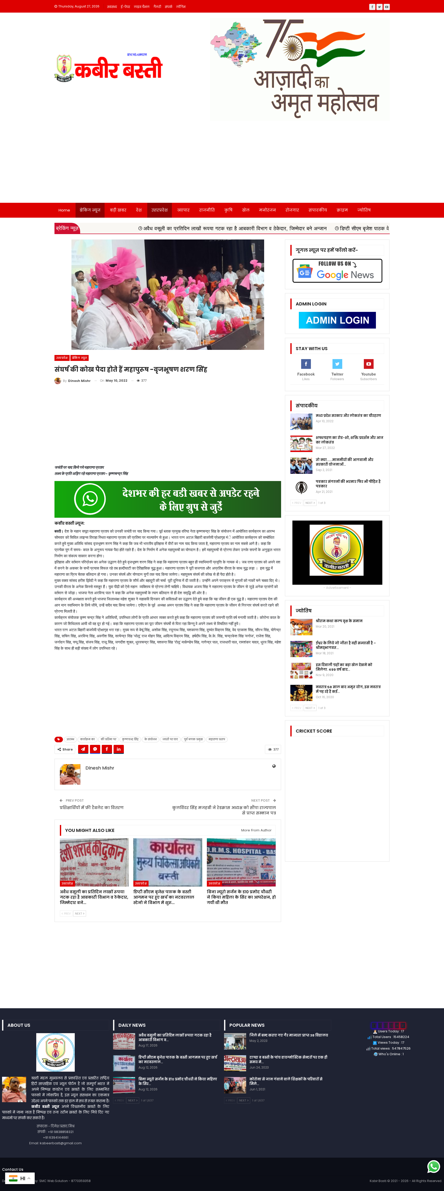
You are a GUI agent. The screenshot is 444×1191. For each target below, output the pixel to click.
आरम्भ (70, 739)
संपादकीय (318, 210)
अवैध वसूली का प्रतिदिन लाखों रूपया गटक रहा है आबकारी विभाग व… (174, 1037)
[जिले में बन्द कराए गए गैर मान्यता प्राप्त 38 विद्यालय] (235, 1041)
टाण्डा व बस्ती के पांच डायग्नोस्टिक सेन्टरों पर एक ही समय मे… (288, 1059)
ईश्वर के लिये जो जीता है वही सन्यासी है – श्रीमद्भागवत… (346, 645)
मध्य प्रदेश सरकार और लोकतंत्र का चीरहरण (348, 415)
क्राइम (342, 210)
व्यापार (183, 210)
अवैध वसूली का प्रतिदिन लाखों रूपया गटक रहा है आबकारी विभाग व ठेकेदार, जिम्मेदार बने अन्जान (171, 228)
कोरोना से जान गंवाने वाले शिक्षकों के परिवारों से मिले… (285, 1081)
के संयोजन (150, 739)
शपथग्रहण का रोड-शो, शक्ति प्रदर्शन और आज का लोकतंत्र (349, 440)
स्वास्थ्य (112, 7)
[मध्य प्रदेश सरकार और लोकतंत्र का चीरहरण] (301, 422)
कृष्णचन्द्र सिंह (130, 739)
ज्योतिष (364, 210)
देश (139, 210)
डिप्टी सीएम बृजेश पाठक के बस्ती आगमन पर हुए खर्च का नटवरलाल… (177, 1059)
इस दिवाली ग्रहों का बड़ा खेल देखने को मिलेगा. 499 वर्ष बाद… (344, 667)
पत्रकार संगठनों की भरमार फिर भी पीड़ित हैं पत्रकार (348, 484)
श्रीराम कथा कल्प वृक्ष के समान (339, 621)
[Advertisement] (222, 164)
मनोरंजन (267, 210)
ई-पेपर (125, 7)
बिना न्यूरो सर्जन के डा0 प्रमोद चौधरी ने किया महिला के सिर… (177, 1081)
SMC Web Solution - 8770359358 (65, 1181)
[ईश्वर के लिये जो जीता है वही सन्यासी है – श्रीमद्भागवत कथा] (301, 649)
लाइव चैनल (142, 7)
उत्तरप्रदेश (159, 210)
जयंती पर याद (170, 739)
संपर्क (168, 7)
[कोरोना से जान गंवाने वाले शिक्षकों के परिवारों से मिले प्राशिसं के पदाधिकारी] (235, 1085)
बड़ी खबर (118, 210)
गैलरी (157, 7)
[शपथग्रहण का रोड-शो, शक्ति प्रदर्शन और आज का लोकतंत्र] (301, 444)
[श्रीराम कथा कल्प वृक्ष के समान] (301, 627)
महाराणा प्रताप (217, 739)
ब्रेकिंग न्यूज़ (90, 210)
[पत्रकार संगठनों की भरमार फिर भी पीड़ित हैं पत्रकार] (301, 487)
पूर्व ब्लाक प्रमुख (193, 739)
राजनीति (207, 210)
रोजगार (292, 210)
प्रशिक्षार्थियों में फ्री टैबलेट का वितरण (92, 807)
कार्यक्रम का (87, 739)
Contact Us (12, 1169)
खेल (245, 210)
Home (64, 210)
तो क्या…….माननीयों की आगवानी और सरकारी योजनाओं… (344, 462)
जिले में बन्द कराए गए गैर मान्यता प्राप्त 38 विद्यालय (288, 1035)
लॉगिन (181, 7)
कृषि (228, 210)
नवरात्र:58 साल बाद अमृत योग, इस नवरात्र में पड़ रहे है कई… (348, 689)
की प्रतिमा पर (108, 739)
